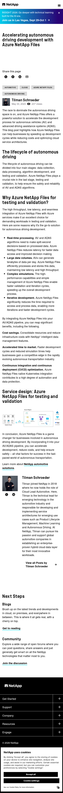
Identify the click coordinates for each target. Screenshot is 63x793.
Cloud (25, 87)
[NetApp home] (12, 4)
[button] (59, 4)
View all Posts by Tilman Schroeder (37, 564)
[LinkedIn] (13, 494)
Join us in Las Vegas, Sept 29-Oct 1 (24, 20)
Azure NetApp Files (43, 87)
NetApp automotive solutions (25, 466)
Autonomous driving (15, 94)
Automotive (10, 87)
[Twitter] (6, 494)
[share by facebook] (12, 76)
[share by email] (26, 76)
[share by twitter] (5, 76)
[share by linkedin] (19, 76)
